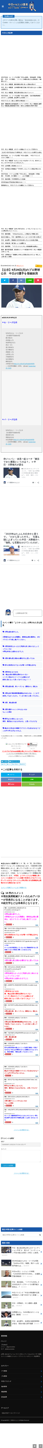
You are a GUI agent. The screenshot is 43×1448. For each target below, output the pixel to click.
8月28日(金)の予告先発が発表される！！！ (13, 182)
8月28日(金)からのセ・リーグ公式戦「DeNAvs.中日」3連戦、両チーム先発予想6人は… (25, 1263)
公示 (9, 764)
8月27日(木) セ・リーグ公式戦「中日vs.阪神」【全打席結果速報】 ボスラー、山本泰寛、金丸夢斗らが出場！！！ (21, 96)
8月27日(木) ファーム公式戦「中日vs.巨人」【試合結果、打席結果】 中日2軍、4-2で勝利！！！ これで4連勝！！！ (20, 175)
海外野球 (4, 1386)
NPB (4, 764)
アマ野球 (4, 1371)
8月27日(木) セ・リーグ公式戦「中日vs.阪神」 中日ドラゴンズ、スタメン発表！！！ (21, 156)
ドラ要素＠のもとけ (14, 1420)
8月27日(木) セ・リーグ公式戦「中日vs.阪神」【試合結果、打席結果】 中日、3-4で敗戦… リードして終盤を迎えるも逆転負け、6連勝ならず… (21, 79)
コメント (3, 1149)
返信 (37, 925)
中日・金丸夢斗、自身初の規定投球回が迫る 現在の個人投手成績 (25, 1322)
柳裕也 (23, 764)
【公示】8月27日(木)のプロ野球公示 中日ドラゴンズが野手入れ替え (21, 152)
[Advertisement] (21, 821)
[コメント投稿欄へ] (34, 1446)
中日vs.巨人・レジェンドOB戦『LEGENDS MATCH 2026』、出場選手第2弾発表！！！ (26, 1274)
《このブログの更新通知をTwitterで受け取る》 (21, 753)
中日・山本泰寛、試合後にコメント (11, 166)
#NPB (32, 364)
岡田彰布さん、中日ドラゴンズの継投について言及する (17, 185)
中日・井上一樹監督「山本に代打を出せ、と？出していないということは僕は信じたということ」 (21, 229)
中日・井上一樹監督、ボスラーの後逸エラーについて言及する (19, 149)
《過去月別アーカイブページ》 (10, 1413)
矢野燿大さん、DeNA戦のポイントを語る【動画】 (25, 1313)
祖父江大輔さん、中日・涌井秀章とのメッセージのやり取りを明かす (21, 237)
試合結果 (4, 1397)
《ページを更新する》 (22, 1130)
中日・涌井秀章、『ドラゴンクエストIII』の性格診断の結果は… (20, 246)
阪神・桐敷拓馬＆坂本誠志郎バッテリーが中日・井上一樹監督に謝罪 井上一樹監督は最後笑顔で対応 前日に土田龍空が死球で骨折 (21, 105)
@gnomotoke (10, 1347)
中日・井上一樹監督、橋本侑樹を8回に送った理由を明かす (18, 84)
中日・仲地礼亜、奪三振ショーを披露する (13, 243)
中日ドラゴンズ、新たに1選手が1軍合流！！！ (15, 101)
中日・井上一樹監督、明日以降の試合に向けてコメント (17, 92)
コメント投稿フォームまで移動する (13, 887)
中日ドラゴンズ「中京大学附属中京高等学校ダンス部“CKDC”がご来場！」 (25, 1295)
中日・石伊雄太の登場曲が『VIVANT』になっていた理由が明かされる (21, 170)
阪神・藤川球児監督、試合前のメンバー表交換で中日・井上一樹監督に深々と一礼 (21, 250)
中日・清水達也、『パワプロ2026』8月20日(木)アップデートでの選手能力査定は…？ (25, 1284)
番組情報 (4, 1391)
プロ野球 (5, 761)
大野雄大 (16, 764)
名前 (3, 1141)
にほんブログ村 (16, 748)
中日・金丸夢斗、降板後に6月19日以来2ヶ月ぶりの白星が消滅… (20, 240)
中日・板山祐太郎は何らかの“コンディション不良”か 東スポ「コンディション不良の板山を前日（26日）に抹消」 (21, 1251)
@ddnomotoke (9, 1349)
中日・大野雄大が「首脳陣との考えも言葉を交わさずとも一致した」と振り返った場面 (21, 255)
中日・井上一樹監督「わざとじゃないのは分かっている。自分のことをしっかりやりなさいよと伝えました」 (21, 161)
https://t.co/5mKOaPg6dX (22, 364)
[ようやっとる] (9, 925)
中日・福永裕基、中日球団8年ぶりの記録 (13, 179)
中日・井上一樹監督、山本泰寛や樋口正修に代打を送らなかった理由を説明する (21, 88)
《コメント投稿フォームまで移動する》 (21, 756)
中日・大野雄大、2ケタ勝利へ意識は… (24, 1304)
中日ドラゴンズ (15, 761)
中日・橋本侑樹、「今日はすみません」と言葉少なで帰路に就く (20, 234)
